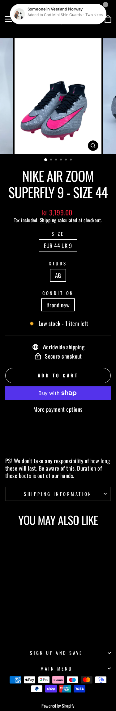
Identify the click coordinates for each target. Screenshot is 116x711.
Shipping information (58, 493)
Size (58, 234)
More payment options (57, 409)
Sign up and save (56, 652)
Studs (58, 263)
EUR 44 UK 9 (58, 245)
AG (58, 275)
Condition (58, 293)
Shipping (48, 220)
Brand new (58, 305)
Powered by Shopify (57, 705)
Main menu (57, 668)
